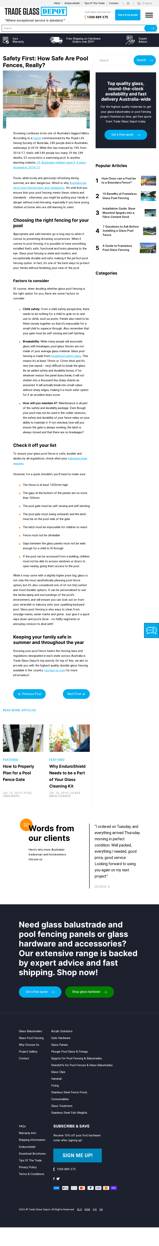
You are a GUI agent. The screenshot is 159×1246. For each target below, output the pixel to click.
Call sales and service (98, 14)
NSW (87, 1209)
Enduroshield (72, 3)
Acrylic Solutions (62, 1031)
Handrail (56, 1079)
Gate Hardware (60, 1038)
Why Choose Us (29, 1045)
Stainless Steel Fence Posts (69, 1092)
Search (141, 60)
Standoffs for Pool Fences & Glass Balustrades (82, 1065)
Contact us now (54, 670)
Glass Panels (59, 1045)
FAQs (57, 3)
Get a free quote (128, 14)
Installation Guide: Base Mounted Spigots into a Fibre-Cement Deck (119, 213)
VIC (95, 1209)
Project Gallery (28, 1051)
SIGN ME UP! (78, 1155)
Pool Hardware (17, 794)
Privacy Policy (28, 1167)
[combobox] (79, 28)
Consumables (60, 1099)
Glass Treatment (61, 1106)
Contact (113, 3)
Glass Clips (58, 1072)
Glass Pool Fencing (31, 1038)
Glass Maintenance (64, 794)
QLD (79, 1209)
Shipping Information (32, 1140)
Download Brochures (32, 1153)
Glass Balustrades (30, 1031)
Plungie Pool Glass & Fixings (69, 1051)
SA (101, 1209)
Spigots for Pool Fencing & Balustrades (76, 1058)
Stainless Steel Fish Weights (69, 1112)
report (37, 138)
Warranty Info (27, 1133)
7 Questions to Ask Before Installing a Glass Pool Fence (121, 231)
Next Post (74, 694)
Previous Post (31, 694)
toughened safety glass (66, 356)
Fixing (55, 1085)
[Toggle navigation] (149, 15)
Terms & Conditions (31, 1174)
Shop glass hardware (86, 992)
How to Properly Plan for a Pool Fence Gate (18, 773)
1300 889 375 (66, 1169)
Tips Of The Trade (94, 3)
